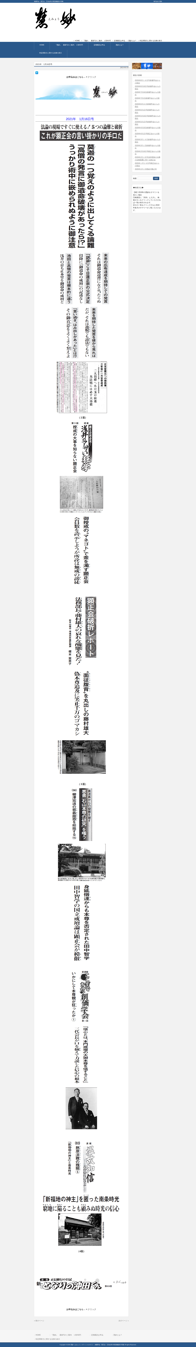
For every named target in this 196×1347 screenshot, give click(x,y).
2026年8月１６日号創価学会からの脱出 (147, 81)
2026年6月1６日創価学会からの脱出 (147, 105)
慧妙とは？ (132, 40)
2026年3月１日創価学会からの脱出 (147, 146)
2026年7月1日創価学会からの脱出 (147, 99)
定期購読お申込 (119, 40)
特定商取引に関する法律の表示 (151, 40)
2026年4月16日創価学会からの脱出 (147, 129)
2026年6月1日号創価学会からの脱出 (147, 111)
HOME (77, 40)
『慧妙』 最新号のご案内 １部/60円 (97, 40)
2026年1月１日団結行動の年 (146, 169)
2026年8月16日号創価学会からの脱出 (147, 87)
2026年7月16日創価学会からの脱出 (147, 93)
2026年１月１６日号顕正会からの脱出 (147, 164)
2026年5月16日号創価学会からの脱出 (147, 117)
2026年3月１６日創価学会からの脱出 (147, 140)
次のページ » (124, 1321)
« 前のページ (39, 1321)
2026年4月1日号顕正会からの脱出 (147, 135)
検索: (135, 178)
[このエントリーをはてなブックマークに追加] (36, 73)
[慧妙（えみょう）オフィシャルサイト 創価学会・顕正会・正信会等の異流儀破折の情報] (55, 27)
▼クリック (91, 77)
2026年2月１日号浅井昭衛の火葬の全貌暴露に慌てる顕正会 (147, 158)
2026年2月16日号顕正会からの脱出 (147, 152)
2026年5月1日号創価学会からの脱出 (147, 123)
